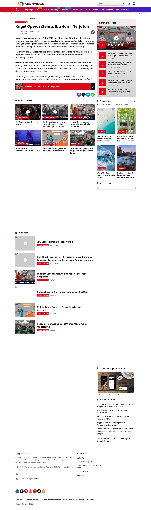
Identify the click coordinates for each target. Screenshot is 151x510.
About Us (80, 475)
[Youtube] (35, 491)
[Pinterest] (26, 491)
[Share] (93, 32)
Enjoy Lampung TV (84, 461)
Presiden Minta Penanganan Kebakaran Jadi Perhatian (120, 81)
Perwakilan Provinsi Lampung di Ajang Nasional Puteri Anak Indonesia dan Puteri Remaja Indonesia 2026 (120, 54)
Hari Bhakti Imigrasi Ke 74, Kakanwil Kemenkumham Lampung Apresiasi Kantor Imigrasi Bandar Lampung (53, 124)
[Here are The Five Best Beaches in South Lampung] (106, 121)
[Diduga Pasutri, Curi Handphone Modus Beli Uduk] (28, 138)
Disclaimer (79, 500)
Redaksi (90, 500)
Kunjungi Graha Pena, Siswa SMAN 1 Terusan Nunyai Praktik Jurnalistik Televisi (115, 405)
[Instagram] (30, 491)
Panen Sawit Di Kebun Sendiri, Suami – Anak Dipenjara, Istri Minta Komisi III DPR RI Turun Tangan (115, 431)
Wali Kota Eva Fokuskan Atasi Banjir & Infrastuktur (120, 72)
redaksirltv (24, 31)
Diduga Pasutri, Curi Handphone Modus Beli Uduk (27, 149)
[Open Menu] (134, 3)
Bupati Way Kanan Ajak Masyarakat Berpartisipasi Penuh (119, 90)
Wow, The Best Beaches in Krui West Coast (106, 175)
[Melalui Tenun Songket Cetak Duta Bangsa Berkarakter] (55, 138)
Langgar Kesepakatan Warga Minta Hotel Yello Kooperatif (80, 124)
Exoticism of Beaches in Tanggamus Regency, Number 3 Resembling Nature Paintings (126, 175)
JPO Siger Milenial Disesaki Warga (26, 123)
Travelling (102, 131)
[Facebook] (79, 95)
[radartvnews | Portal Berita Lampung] (30, 3)
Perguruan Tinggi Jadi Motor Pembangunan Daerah (120, 63)
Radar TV (80, 458)
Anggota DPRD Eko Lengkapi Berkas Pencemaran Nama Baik (111, 423)
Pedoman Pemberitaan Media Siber (57, 500)
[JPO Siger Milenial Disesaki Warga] (28, 112)
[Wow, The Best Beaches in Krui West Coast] (106, 158)
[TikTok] (39, 491)
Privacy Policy (82, 471)
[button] (122, 3)
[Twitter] (84, 95)
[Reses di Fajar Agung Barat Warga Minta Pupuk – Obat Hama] (82, 138)
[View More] (134, 101)
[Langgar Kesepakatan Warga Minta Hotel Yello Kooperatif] (82, 112)
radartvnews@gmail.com (29, 478)
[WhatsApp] (93, 95)
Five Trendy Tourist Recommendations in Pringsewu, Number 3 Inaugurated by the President (126, 138)
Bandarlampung (21, 22)
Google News (103, 441)
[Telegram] (88, 95)
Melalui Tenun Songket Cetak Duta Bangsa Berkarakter (54, 149)
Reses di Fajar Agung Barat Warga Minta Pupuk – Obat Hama (81, 150)
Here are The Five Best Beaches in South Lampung (104, 138)
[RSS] (43, 491)
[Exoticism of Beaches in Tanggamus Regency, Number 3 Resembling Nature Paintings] (126, 158)
